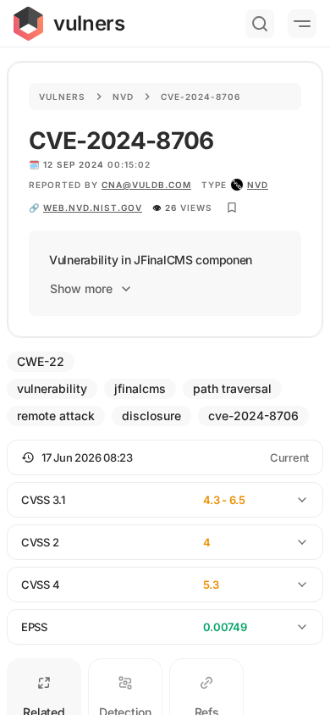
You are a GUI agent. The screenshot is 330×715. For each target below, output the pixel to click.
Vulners (62, 96)
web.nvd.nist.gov (92, 207)
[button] (165, 457)
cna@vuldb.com (146, 185)
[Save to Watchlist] (232, 207)
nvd (257, 185)
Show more (81, 288)
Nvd (123, 96)
